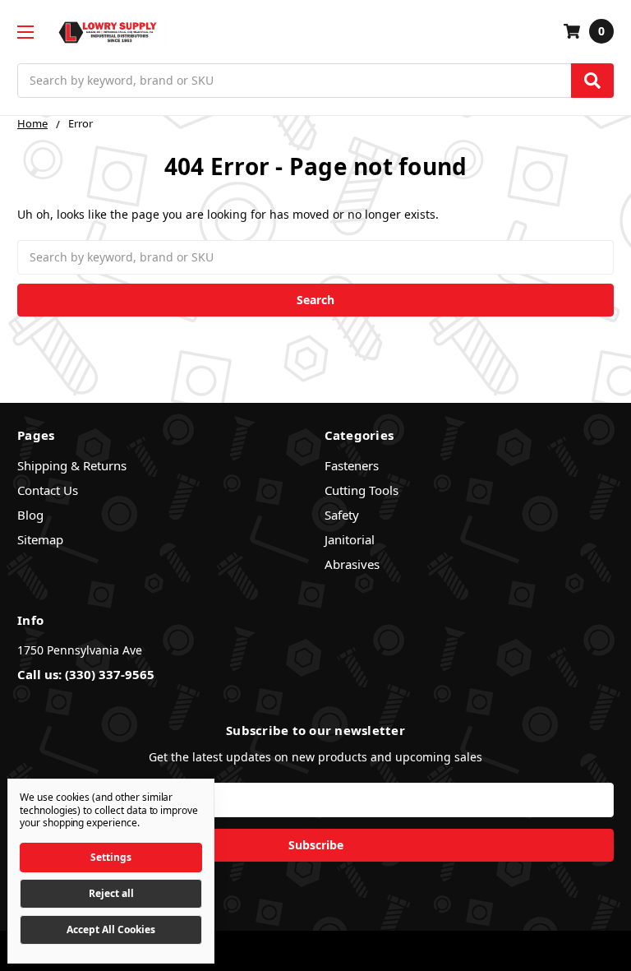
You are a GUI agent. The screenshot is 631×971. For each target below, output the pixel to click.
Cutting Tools (361, 490)
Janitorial (350, 539)
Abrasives (352, 564)
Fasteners (352, 465)
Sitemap (40, 539)
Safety (342, 514)
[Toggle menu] (25, 31)
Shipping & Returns (72, 465)
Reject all (111, 893)
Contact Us (47, 490)
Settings (110, 857)
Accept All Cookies (111, 929)
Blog (30, 514)
